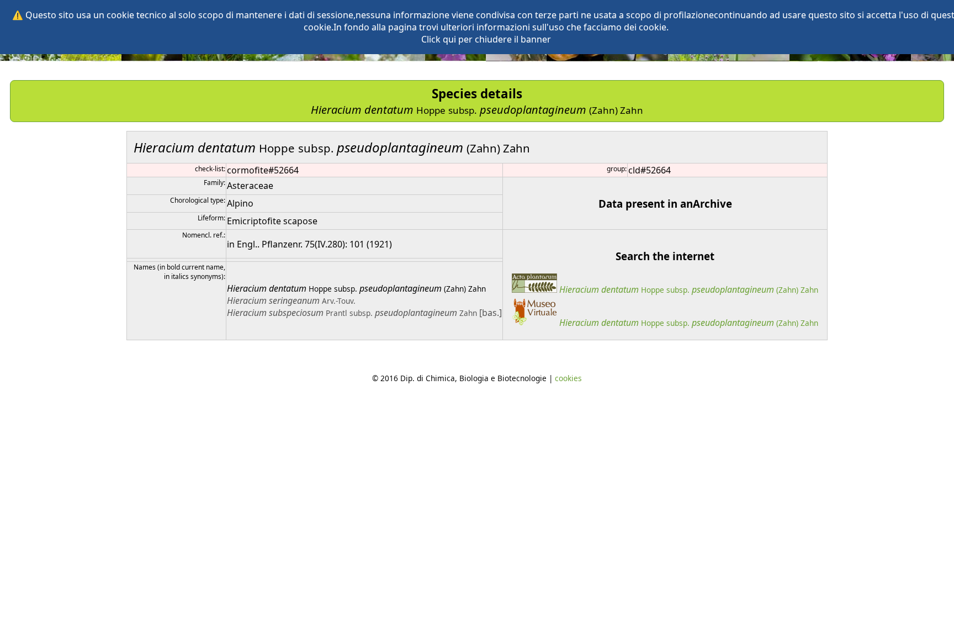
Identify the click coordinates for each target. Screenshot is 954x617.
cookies (568, 378)
